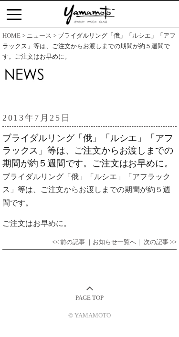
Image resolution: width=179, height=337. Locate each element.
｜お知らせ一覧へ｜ (114, 242)
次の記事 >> (160, 242)
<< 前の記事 (68, 242)
